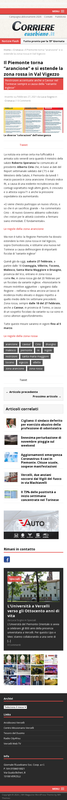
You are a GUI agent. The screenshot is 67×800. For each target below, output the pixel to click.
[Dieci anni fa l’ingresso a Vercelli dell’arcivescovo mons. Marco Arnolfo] (10, 662)
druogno (51, 344)
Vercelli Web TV (12, 743)
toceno (10, 362)
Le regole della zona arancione (24, 229)
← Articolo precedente (22, 392)
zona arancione (15, 368)
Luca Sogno (48, 96)
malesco (11, 350)
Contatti (48, 16)
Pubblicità (60, 16)
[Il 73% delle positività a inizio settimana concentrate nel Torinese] (10, 497)
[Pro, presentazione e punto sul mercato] (23, 683)
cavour (26, 344)
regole (48, 350)
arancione (11, 344)
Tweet (24, 145)
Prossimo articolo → (47, 396)
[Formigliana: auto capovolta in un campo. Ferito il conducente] (37, 672)
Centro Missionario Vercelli (19, 727)
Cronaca (10, 100)
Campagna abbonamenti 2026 (25, 16)
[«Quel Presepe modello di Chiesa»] (23, 662)
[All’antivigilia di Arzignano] (23, 672)
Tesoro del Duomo (14, 733)
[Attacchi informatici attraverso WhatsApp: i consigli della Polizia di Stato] (51, 662)
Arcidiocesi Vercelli (14, 722)
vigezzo (23, 362)
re (38, 350)
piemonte (26, 350)
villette (37, 362)
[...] (9, 641)
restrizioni (11, 356)
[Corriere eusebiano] (33, 28)
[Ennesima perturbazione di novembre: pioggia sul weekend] (10, 442)
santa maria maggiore (35, 356)
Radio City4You (12, 738)
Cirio (38, 344)
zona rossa (35, 368)
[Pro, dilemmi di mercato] (51, 672)
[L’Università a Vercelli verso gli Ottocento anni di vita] (33, 599)
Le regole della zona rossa (21, 336)
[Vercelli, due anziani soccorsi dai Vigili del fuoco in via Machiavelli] (10, 480)
